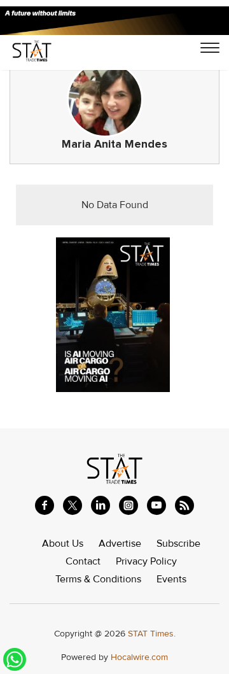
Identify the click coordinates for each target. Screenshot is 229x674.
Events (171, 579)
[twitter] (72, 505)
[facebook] (44, 505)
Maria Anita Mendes (114, 144)
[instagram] (128, 505)
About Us (62, 543)
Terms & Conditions (98, 579)
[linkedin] (100, 505)
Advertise (120, 543)
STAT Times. (152, 633)
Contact (83, 561)
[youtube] (156, 505)
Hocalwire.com (139, 657)
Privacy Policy (146, 561)
